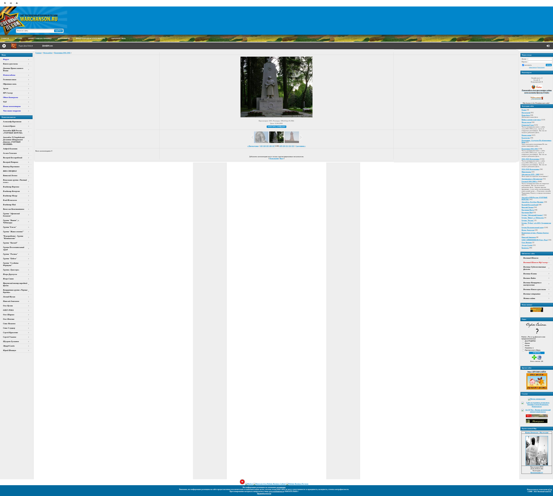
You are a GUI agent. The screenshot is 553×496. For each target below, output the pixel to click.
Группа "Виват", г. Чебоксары (533, 218)
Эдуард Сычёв (527, 245)
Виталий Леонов (527, 207)
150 (283, 146)
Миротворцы (526, 172)
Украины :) (529, 348)
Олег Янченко (527, 242)
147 (273, 146)
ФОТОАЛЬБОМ (64, 38)
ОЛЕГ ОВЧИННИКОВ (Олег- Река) (535, 240)
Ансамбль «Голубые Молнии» (533, 202)
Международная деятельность (90, 38)
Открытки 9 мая (528, 125)
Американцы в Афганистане (532, 179)
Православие (526, 135)
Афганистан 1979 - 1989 (530, 174)
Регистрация (541, 67)
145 (267, 146)
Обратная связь (118, 38)
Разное (524, 110)
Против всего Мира (532, 350)
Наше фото (526, 115)
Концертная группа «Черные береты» (535, 233)
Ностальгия (526, 112)
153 (292, 146)
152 (289, 146)
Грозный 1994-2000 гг (530, 181)
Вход (281, 158)
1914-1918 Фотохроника (530, 169)
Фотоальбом (47, 53)
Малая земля (526, 122)
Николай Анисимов (529, 237)
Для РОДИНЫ (530, 341)
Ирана (527, 343)
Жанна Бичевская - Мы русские (536, 432)
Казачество (526, 138)
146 (270, 146)
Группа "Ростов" (528, 220)
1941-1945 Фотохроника (530, 159)
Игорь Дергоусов (528, 230)
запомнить (528, 65)
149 (280, 146)
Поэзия (18, 38)
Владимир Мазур (528, 210)
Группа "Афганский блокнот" (532, 215)
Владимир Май (527, 212)
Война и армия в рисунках (531, 120)
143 (261, 146)
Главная (38, 53)
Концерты (525, 248)
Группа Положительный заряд (533, 227)
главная (5, 38)
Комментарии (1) (537, 472)
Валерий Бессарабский (530, 205)
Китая (527, 345)
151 (286, 146)
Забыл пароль (533, 67)
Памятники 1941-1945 (530, 149)
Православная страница (40, 38)
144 (264, 146)
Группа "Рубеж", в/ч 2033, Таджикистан (536, 223)
